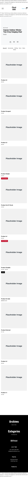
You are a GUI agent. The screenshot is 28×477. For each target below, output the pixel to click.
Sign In (23, 8)
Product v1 (4, 392)
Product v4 (4, 236)
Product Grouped (6, 111)
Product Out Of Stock (7, 205)
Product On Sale (5, 299)
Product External (5, 330)
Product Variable (5, 267)
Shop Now (5, 34)
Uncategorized (14, 434)
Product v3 (4, 142)
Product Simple (5, 174)
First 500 (14, 8)
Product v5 (4, 80)
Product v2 (4, 361)
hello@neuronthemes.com (14, 451)
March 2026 (14, 424)
